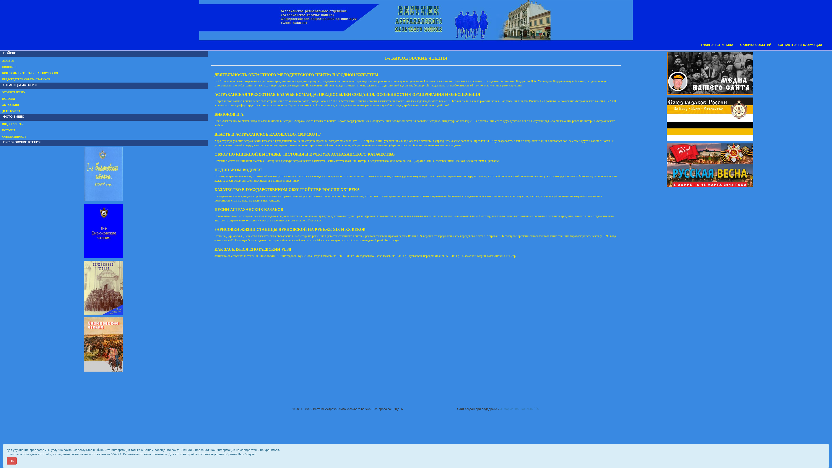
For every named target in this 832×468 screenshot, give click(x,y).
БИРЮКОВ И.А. (229, 114)
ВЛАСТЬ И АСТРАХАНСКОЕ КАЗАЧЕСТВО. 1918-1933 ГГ (267, 134)
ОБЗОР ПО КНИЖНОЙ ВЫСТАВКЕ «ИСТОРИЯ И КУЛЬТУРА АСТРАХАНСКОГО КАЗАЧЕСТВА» (305, 154)
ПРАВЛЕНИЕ (10, 66)
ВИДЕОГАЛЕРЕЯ (13, 124)
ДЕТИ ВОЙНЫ (11, 111)
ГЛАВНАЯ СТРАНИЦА (717, 45)
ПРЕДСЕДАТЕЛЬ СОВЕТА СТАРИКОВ (26, 79)
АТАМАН (8, 60)
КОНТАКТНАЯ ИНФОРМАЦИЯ (800, 45)
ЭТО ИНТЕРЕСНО (13, 92)
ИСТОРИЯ (8, 98)
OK (12, 461)
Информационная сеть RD (519, 408)
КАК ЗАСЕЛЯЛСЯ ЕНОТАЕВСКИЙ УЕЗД (252, 249)
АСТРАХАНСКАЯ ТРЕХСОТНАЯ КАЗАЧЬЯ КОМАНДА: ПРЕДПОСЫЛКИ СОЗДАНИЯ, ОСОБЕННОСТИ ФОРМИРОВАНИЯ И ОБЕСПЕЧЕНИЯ (347, 94)
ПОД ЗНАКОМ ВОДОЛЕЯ (238, 170)
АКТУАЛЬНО (10, 105)
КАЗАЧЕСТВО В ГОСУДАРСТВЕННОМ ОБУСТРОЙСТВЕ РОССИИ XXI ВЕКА (287, 189)
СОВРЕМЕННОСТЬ (14, 136)
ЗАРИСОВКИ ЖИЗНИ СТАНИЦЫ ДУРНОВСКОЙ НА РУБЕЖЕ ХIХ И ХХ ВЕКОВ (290, 229)
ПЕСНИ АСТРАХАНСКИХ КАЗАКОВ (248, 209)
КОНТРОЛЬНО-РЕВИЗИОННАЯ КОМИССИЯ (30, 73)
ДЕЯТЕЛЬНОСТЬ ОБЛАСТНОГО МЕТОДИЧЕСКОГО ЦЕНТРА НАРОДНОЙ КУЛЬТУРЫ (296, 75)
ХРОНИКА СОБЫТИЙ (755, 45)
